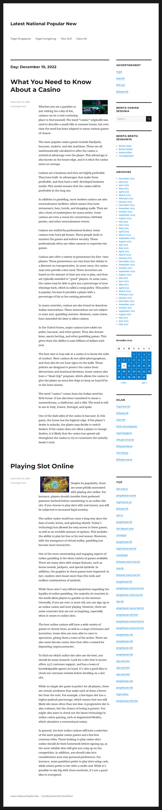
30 (139, 377)
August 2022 (125, 274)
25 (149, 371)
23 (139, 371)
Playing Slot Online (42, 466)
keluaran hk (122, 91)
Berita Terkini (126, 149)
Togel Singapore (20, 38)
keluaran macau (124, 459)
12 (119, 365)
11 (149, 360)
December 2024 (127, 205)
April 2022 (124, 288)
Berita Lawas (125, 146)
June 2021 (124, 321)
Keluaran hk (122, 413)
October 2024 (125, 211)
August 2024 (125, 218)
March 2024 (125, 235)
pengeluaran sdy (124, 634)
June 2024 (124, 225)
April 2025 (124, 192)
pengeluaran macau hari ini (130, 621)
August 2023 (125, 241)
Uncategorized (18, 106)
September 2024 (127, 215)
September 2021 (127, 311)
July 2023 (123, 245)
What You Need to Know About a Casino (50, 85)
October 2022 (125, 268)
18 (149, 365)
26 (119, 377)
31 (144, 377)
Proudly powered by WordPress (57, 796)
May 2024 (124, 228)
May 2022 (124, 284)
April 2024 (124, 231)
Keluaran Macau (124, 446)
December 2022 (127, 261)
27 (124, 377)
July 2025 (123, 182)
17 (144, 365)
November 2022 (127, 264)
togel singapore (124, 433)
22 (134, 371)
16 (139, 365)
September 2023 (127, 238)
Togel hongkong (45, 38)
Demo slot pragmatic (126, 426)
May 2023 (123, 248)
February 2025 (126, 198)
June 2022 (124, 281)
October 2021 (125, 307)
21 (129, 371)
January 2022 (125, 298)
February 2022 (126, 294)
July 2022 (123, 278)
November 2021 (126, 304)
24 (144, 371)
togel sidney (122, 694)
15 (134, 365)
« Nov (123, 382)
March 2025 (125, 195)
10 (144, 360)
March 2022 (125, 291)
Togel (119, 72)
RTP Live (120, 85)
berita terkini (125, 152)
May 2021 (123, 324)
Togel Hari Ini (123, 406)
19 (119, 371)
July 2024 (123, 221)
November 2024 (127, 208)
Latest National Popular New (43, 23)
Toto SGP (66, 38)
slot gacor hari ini (125, 439)
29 (134, 377)
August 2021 (125, 314)
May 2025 (124, 188)
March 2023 (125, 254)
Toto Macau (122, 453)
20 (124, 371)
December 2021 (126, 301)
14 (129, 365)
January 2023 (125, 258)
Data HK (81, 38)
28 (129, 377)
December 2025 (127, 178)
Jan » (144, 382)
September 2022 (127, 271)
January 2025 (125, 201)
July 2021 (123, 317)
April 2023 (124, 251)
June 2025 (124, 185)
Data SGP (120, 419)
